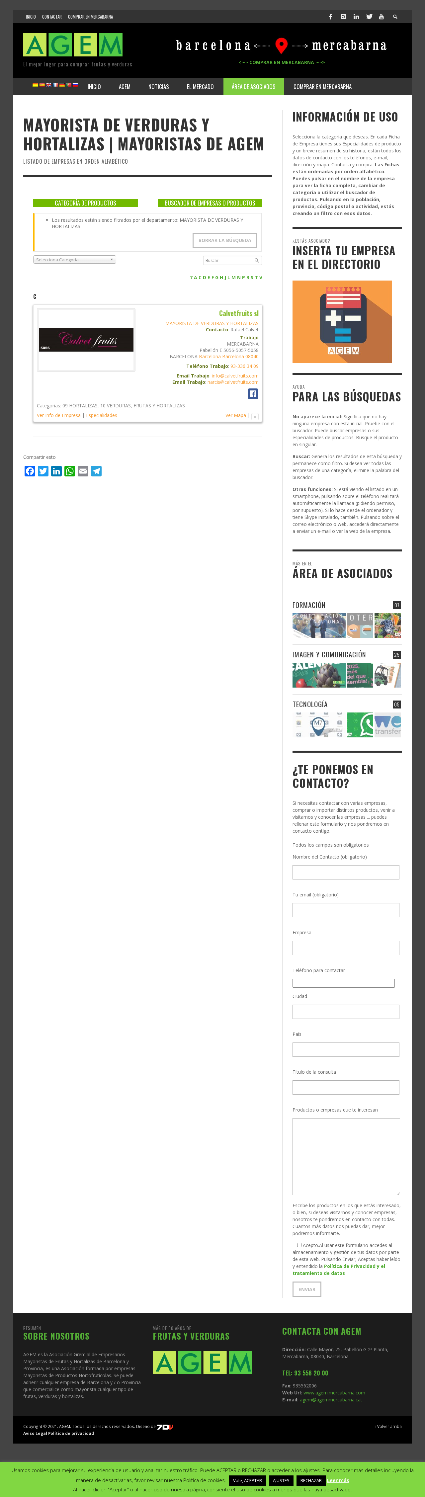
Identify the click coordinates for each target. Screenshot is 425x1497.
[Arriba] (255, 415)
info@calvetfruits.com (235, 376)
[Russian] (75, 84)
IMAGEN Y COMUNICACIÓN (329, 654)
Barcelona (210, 356)
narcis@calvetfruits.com (233, 382)
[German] (62, 84)
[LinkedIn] (356, 16)
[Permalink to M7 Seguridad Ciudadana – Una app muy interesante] (319, 724)
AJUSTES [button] (281, 1480)
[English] (48, 84)
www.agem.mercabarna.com (334, 1392)
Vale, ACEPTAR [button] (247, 1480)
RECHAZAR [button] (311, 1480)
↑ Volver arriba (388, 1426)
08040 (252, 356)
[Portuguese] (68, 84)
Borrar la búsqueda (225, 240)
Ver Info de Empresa (59, 415)
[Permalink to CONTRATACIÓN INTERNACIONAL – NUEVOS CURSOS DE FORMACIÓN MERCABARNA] (319, 625)
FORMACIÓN (309, 605)
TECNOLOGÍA (310, 704)
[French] (55, 84)
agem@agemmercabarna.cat (330, 1399)
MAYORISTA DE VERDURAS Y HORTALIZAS (212, 323)
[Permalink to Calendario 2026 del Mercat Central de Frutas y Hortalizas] (319, 675)
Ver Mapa (235, 415)
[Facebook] (330, 16)
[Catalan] (35, 84)
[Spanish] (42, 84)
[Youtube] (381, 16)
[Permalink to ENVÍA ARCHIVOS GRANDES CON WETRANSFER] (388, 724)
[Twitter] (369, 16)
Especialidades (101, 415)
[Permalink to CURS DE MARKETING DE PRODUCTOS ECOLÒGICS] (388, 625)
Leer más (338, 1480)
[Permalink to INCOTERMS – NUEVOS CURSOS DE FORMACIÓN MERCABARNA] (360, 625)
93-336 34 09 (244, 366)
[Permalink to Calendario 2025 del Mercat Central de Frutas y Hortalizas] (360, 675)
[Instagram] (343, 16)
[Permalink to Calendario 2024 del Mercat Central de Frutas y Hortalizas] (388, 675)
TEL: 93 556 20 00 (305, 1373)
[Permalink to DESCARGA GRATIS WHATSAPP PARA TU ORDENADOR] (360, 724)
